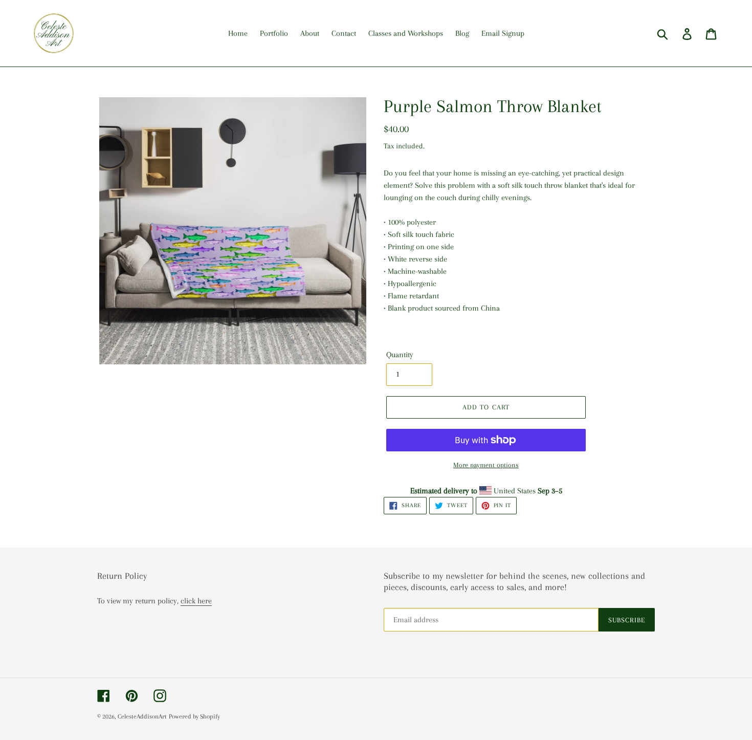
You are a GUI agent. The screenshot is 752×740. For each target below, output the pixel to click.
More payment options (486, 465)
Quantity (399, 354)
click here (196, 600)
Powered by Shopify (194, 716)
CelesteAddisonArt (142, 716)
